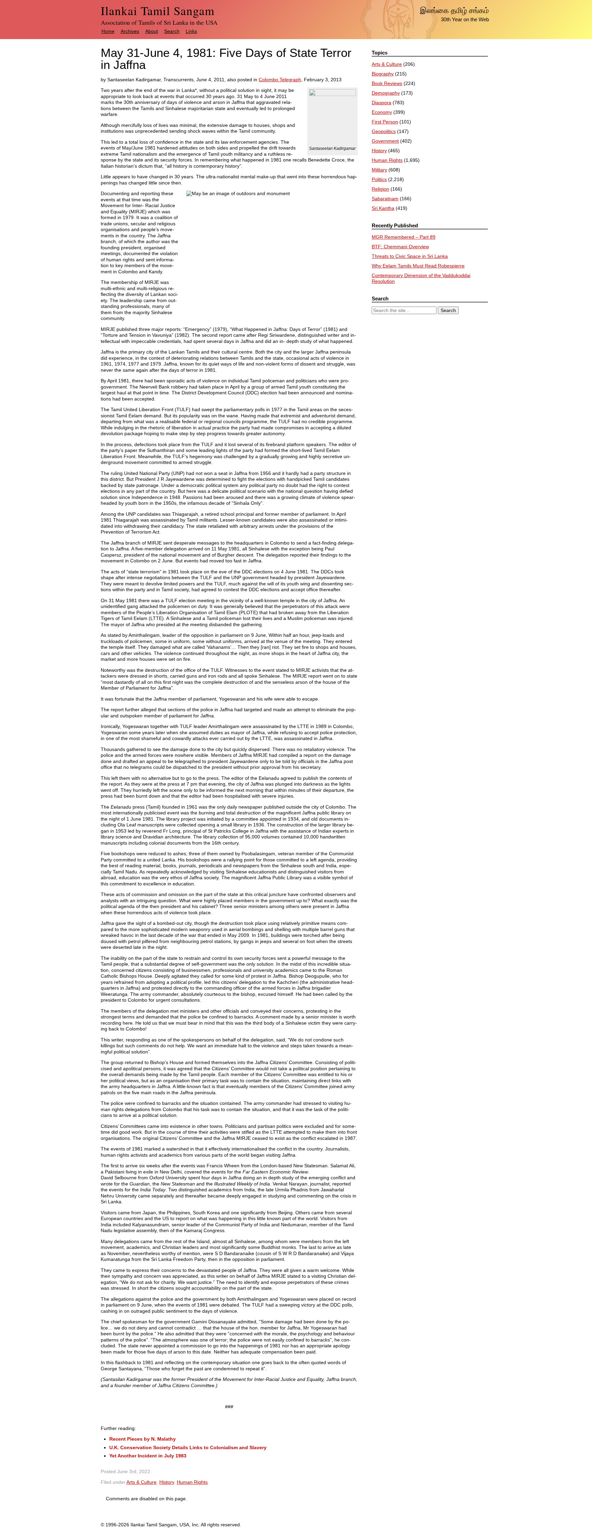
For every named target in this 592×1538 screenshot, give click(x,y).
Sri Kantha (383, 208)
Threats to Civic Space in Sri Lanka (410, 256)
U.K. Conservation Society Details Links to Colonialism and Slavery (188, 1447)
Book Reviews (387, 83)
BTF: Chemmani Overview (400, 246)
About (151, 31)
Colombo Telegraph (280, 79)
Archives (130, 31)
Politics (379, 179)
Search (172, 31)
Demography (386, 93)
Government (385, 141)
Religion (380, 189)
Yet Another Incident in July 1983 (147, 1455)
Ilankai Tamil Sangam (157, 10)
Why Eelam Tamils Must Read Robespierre (418, 266)
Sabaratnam (385, 198)
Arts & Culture (141, 1482)
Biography (383, 73)
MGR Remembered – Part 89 (403, 237)
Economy (382, 112)
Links (191, 31)
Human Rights (192, 1482)
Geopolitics (384, 131)
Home (107, 31)
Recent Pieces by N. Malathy (142, 1439)
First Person (385, 121)
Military (379, 169)
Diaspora (381, 102)
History (166, 1482)
